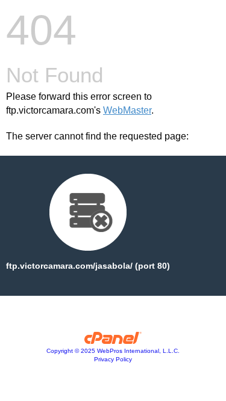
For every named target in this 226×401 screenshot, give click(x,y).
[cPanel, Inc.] (113, 341)
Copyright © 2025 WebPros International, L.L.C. (113, 350)
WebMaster (127, 110)
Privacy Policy (113, 359)
